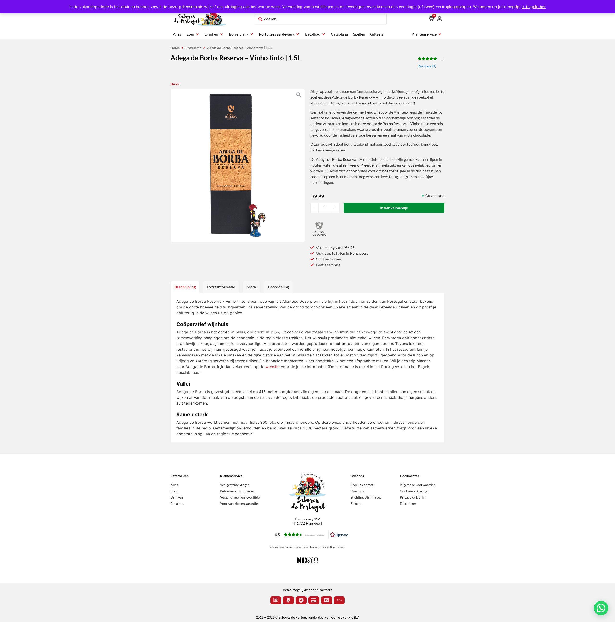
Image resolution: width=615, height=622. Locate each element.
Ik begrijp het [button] (534, 6)
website (272, 366)
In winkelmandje (394, 207)
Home (175, 48)
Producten (193, 48)
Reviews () (427, 66)
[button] (193, 34)
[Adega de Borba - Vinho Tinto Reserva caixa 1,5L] (238, 165)
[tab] (185, 287)
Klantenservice (231, 476)
